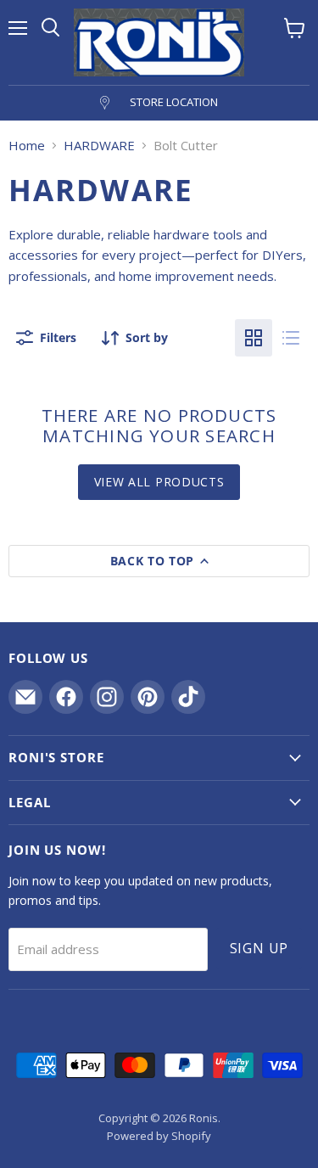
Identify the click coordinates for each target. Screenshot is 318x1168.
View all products (159, 482)
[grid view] (253, 338)
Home (26, 145)
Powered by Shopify (159, 1135)
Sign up (259, 948)
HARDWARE (99, 145)
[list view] (291, 338)
